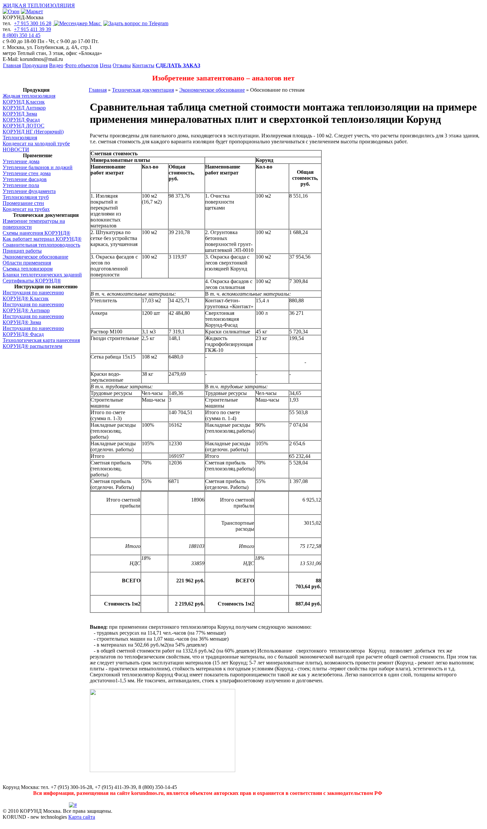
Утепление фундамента (29, 191)
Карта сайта (81, 817)
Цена (105, 65)
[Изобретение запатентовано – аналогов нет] (243, 85)
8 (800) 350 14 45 (21, 35)
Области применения (27, 263)
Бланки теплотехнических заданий (42, 274)
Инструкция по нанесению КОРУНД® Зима (33, 319)
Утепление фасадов (25, 179)
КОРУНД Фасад (21, 119)
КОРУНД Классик (24, 102)
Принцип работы (22, 251)
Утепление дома (21, 161)
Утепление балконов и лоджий (38, 167)
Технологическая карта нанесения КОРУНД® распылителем (41, 343)
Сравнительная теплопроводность (41, 245)
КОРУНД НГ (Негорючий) (33, 131)
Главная (12, 65)
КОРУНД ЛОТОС (23, 125)
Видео (56, 65)
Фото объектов (81, 65)
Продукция (35, 65)
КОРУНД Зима (20, 114)
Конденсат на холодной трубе (36, 143)
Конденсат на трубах (26, 209)
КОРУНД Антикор (24, 108)
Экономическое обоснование (35, 257)
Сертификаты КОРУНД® (32, 280)
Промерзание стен (23, 203)
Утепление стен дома (27, 173)
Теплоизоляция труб (26, 197)
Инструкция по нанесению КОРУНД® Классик (33, 295)
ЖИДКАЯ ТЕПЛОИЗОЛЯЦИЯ (39, 5)
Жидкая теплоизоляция (29, 96)
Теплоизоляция (20, 137)
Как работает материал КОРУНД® (42, 239)
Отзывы (122, 65)
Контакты (143, 65)
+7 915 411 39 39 (32, 29)
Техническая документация (143, 90)
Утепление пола (21, 185)
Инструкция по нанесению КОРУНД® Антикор (33, 307)
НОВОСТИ (16, 149)
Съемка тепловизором (28, 268)
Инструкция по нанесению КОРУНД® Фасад (33, 331)
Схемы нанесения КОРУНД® (36, 233)
